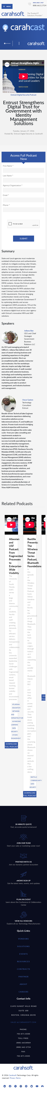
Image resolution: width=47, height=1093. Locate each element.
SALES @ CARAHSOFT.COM (23, 1022)
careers (23, 991)
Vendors (23, 939)
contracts (23, 969)
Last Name (8, 175)
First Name (8, 165)
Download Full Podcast (11, 745)
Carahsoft (13, 1075)
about (23, 984)
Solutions (23, 946)
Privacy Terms (15, 1078)
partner (24, 976)
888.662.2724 (39, 5)
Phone (6, 205)
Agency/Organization (12, 185)
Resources (23, 961)
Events (23, 954)
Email (6, 195)
